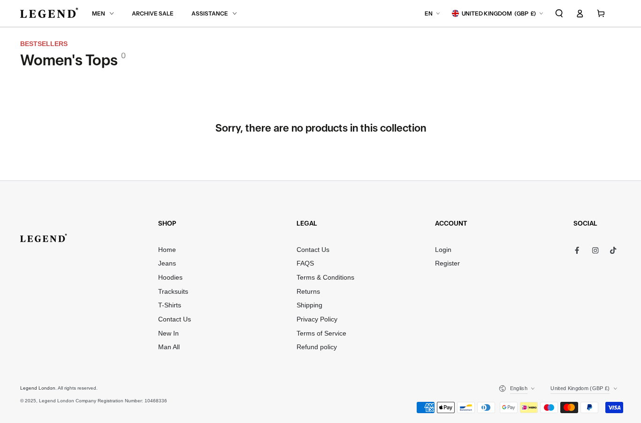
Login (443, 249)
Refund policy (317, 347)
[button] (559, 13)
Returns (308, 291)
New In (168, 333)
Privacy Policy (317, 319)
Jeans (167, 263)
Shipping (309, 305)
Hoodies (170, 277)
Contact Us (174, 319)
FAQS (305, 263)
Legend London (37, 388)
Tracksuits (173, 291)
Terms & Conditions (325, 277)
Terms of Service (321, 333)
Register (447, 263)
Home (167, 249)
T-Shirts (169, 305)
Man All (169, 347)
